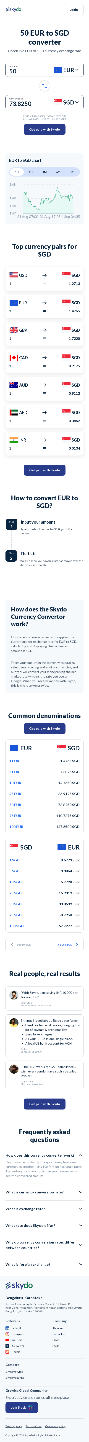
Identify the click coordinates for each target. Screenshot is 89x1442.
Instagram (18, 1334)
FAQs (55, 1346)
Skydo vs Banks (14, 1377)
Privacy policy (13, 1426)
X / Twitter (18, 1346)
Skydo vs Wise (14, 1371)
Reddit (16, 1352)
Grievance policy (55, 1426)
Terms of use (34, 1426)
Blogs (55, 1340)
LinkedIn (17, 1328)
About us (57, 1328)
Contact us (58, 1334)
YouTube (17, 1340)
